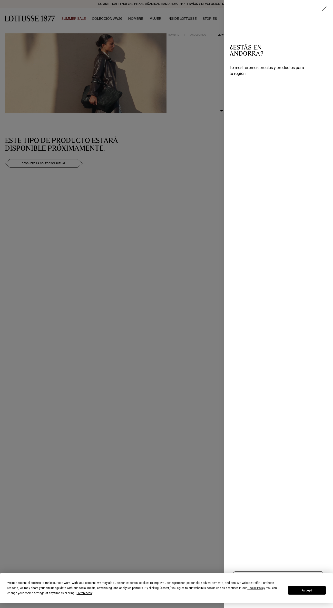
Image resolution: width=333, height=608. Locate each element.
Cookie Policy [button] (256, 588)
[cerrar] (324, 9)
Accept (307, 590)
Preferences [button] (84, 593)
